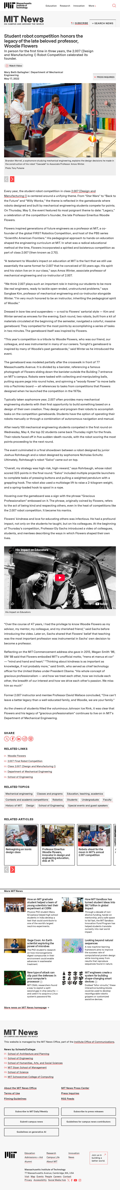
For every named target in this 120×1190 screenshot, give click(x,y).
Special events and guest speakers (88, 805)
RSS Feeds (67, 1098)
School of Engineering (20, 776)
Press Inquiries (70, 1093)
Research (65, 5)
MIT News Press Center (75, 1088)
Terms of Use (12, 1093)
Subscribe (81, 23)
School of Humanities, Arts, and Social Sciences (35, 1063)
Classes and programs (50, 793)
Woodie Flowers (17, 755)
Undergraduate (90, 799)
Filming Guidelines (15, 1098)
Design (30, 805)
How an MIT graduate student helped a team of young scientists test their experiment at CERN (42, 904)
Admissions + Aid (34, 1157)
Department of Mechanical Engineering (30, 771)
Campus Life (53, 1157)
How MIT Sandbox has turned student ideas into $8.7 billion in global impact (100, 904)
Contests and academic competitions (27, 799)
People (48, 1176)
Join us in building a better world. (98, 1158)
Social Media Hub (57, 1180)
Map (33, 1176)
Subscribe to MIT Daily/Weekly (31, 1111)
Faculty (107, 799)
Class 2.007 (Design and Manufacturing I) (32, 766)
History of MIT (14, 805)
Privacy (28, 1180)
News (71, 1157)
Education (51, 5)
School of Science (18, 1072)
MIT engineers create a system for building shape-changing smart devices (98, 977)
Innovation (79, 5)
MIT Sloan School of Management (27, 1067)
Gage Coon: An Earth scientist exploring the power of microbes (40, 943)
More (92, 5)
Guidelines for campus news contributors (88, 1121)
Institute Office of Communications (94, 1041)
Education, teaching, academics (85, 793)
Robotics (58, 799)
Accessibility (40, 1180)
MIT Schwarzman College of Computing (30, 1076)
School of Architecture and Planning (28, 1053)
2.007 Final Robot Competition (25, 761)
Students (72, 799)
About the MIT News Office (20, 1088)
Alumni (28, 1161)
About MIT (52, 1161)
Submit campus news (31, 1121)
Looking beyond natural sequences (99, 942)
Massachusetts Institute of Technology (45, 1169)
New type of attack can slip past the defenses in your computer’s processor (41, 977)
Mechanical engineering (19, 793)
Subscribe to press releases (88, 1111)
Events (40, 1176)
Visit (27, 1176)
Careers (57, 1176)
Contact (67, 1176)
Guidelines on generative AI (31, 1132)
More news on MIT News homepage (25, 1007)
